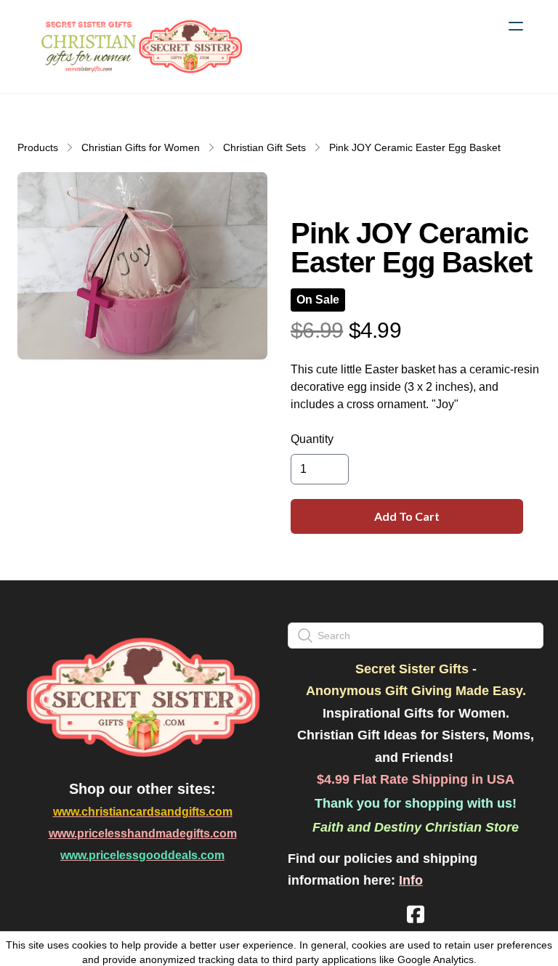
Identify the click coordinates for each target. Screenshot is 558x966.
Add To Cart (407, 516)
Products (37, 147)
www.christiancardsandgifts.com (142, 811)
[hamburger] (516, 26)
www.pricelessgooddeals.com (142, 855)
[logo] (139, 46)
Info (411, 880)
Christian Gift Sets (264, 147)
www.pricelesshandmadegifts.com (143, 833)
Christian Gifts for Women (140, 147)
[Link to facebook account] (415, 914)
